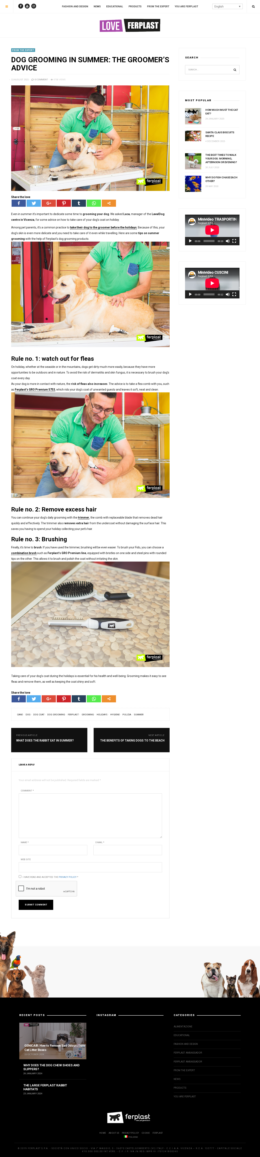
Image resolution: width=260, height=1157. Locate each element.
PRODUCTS (135, 6)
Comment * (27, 790)
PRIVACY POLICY (130, 1133)
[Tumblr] (79, 203)
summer (139, 714)
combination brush (24, 553)
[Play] (190, 241)
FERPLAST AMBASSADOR (188, 1052)
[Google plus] (49, 203)
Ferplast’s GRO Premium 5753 (35, 389)
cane (20, 714)
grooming (88, 714)
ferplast (73, 714)
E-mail (99, 842)
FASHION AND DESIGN (75, 6)
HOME (102, 1133)
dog (28, 714)
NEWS (97, 6)
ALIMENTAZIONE (183, 1026)
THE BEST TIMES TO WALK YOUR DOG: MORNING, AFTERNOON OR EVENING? (221, 158)
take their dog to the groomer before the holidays (103, 227)
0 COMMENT (41, 79)
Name (25, 842)
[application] (212, 230)
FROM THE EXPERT (158, 6)
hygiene (115, 714)
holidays (102, 714)
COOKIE (146, 1133)
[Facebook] (19, 203)
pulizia (126, 714)
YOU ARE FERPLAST (186, 6)
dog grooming (56, 714)
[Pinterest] (64, 203)
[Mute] (228, 241)
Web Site (26, 859)
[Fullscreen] (234, 241)
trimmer (83, 517)
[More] (109, 203)
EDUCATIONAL (114, 6)
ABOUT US (114, 1133)
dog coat (38, 714)
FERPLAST (158, 1133)
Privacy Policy (68, 877)
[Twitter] (34, 203)
